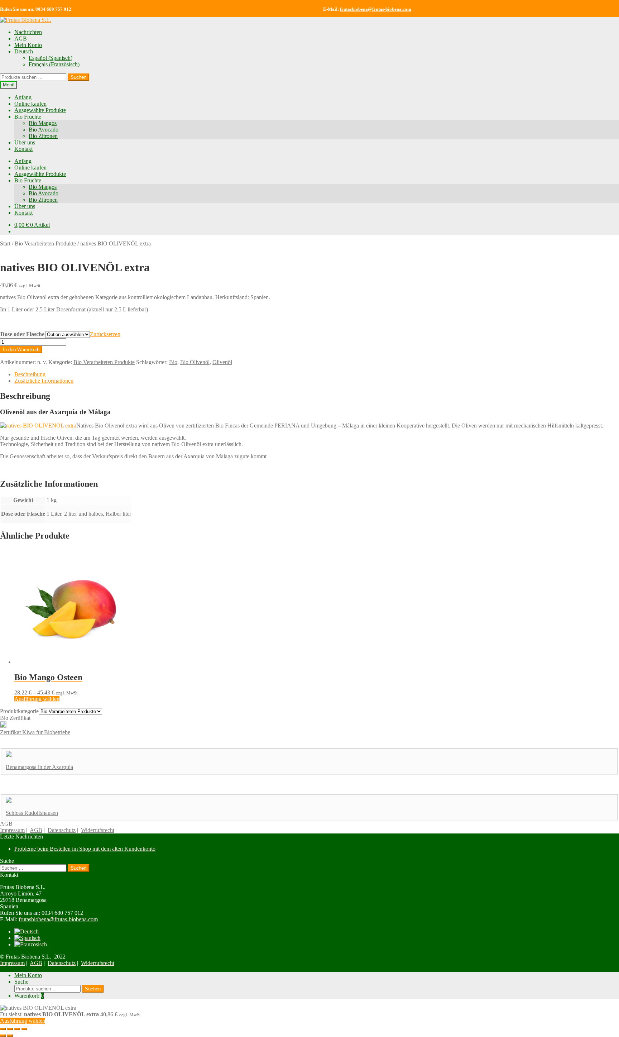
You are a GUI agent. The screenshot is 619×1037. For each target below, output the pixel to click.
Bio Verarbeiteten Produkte (45, 243)
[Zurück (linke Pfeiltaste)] (3, 1035)
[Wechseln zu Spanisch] (27, 938)
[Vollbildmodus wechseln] (10, 1029)
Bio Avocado (43, 129)
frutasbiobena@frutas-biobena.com (375, 9)
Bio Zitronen (43, 136)
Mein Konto (28, 45)
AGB (20, 38)
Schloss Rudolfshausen (32, 813)
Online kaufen (30, 104)
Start (5, 243)
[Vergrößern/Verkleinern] (3, 1029)
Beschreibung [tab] (29, 374)
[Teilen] (17, 1029)
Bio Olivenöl (195, 362)
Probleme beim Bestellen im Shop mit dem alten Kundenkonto (84, 849)
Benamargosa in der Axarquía (39, 767)
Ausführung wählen (36, 699)
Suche (21, 982)
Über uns (24, 142)
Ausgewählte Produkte (40, 110)
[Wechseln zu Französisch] (30, 944)
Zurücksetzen (105, 334)
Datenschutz (62, 830)
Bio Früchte (27, 117)
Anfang (23, 97)
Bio (173, 362)
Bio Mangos (43, 123)
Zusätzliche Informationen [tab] (43, 381)
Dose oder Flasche (22, 334)
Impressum (12, 830)
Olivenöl (222, 362)
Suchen (78, 77)
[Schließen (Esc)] (24, 1029)
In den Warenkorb (21, 349)
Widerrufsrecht (97, 830)
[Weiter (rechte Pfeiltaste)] (10, 1035)
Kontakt (23, 149)
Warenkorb (29, 996)
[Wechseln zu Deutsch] (26, 931)
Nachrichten (28, 32)
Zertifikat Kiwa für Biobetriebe (35, 732)
